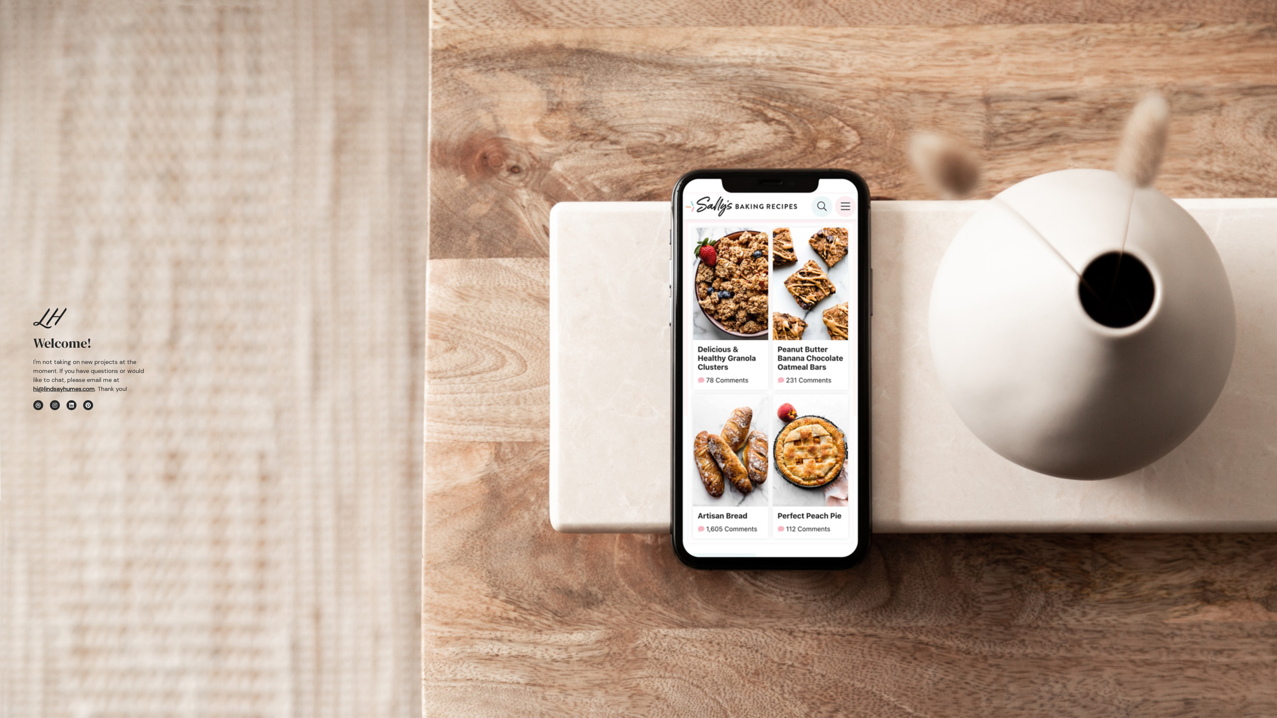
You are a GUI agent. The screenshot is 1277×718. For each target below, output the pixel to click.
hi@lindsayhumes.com (64, 389)
